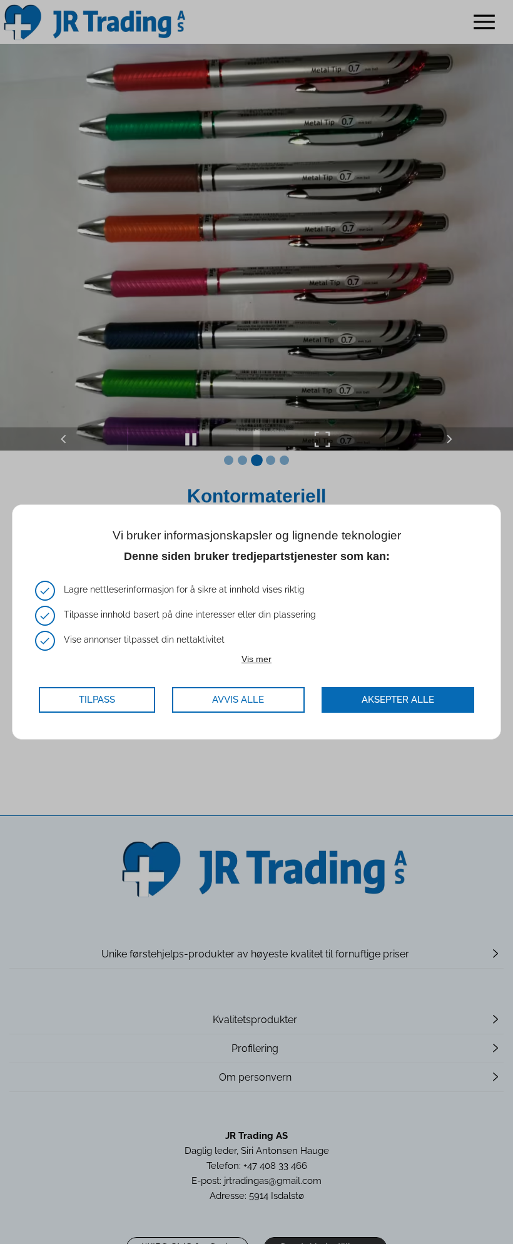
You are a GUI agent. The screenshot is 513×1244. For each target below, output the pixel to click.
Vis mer (256, 659)
